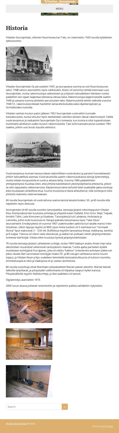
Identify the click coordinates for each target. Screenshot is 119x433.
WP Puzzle (108, 426)
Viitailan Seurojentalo (16, 423)
